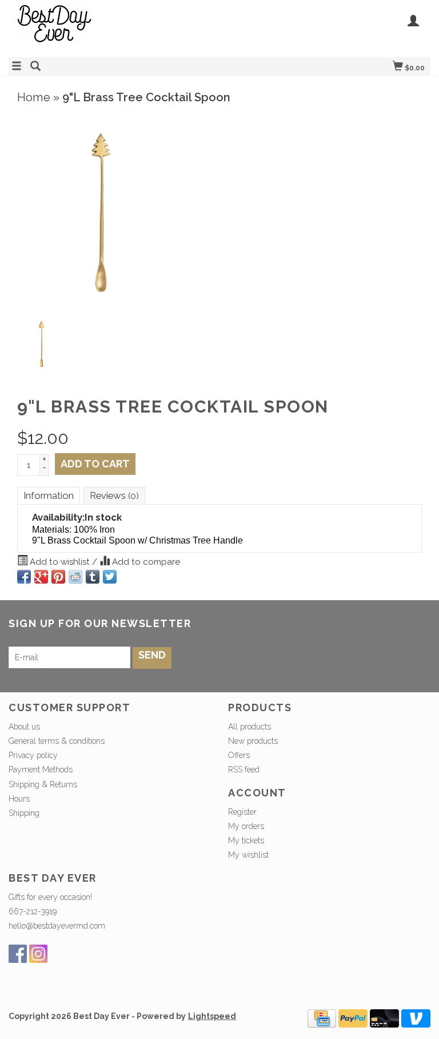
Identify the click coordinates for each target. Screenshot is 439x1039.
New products (253, 740)
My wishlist (248, 854)
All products (249, 726)
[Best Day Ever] (114, 27)
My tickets (246, 840)
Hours (19, 798)
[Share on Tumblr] (92, 577)
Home (33, 97)
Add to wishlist (59, 562)
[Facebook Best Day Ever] (18, 954)
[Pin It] (58, 577)
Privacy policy (33, 755)
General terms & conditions (57, 740)
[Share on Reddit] (75, 577)
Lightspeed (212, 1016)
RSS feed (244, 769)
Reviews (114, 495)
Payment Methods (41, 769)
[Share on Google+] (41, 577)
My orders (246, 826)
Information (48, 495)
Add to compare (145, 562)
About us (24, 726)
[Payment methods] (322, 1017)
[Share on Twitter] (110, 577)
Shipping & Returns (43, 784)
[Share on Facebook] (24, 577)
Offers (239, 755)
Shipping (24, 813)
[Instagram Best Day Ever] (38, 954)
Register (242, 811)
